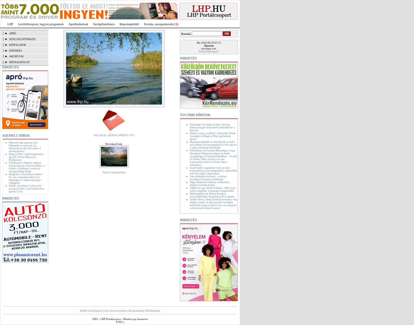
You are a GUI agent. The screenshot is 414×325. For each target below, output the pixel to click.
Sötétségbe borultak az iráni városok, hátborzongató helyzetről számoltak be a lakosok (212, 127)
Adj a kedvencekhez (115, 310)
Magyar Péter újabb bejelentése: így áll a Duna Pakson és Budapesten (26, 157)
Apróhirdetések (78, 24)
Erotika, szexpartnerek (158, 24)
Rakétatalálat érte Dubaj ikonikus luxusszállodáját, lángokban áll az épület (212, 195)
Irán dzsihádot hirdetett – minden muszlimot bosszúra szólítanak (208, 178)
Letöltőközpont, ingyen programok (41, 24)
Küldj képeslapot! (209, 51)
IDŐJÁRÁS (15, 50)
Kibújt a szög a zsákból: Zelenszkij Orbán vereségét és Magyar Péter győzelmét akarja (213, 136)
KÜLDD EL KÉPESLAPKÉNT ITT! (114, 135)
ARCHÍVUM (16, 56)
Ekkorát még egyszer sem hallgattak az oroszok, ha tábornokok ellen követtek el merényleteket (25, 147)
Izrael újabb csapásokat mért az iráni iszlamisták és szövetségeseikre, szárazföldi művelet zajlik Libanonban (213, 170)
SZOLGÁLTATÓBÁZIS (22, 39)
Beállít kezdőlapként (91, 310)
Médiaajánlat (153, 310)
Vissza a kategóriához (114, 172)
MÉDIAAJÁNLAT (19, 62)
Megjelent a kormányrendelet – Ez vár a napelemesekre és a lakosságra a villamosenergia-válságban (26, 178)
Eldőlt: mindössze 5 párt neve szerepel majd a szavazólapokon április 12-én (26, 188)
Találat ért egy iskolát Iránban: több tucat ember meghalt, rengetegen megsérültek (212, 189)
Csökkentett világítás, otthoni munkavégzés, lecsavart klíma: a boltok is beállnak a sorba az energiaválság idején (27, 167)
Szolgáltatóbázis (104, 24)
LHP (10, 24)
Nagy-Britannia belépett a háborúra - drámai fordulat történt (210, 183)
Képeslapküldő (129, 24)
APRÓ (12, 33)
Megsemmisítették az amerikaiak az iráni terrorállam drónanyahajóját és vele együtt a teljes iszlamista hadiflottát (213, 144)
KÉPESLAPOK (17, 44)
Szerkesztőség (136, 310)
